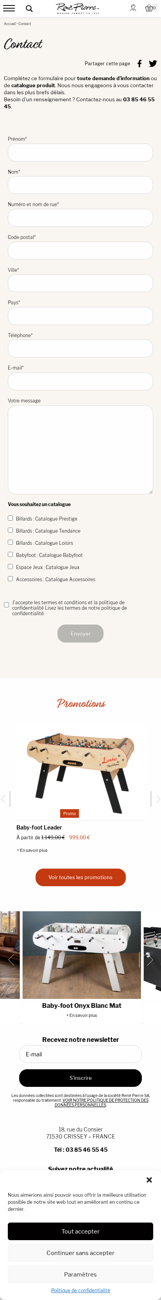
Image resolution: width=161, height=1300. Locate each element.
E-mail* (15, 368)
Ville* (13, 270)
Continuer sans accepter (80, 1253)
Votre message (24, 401)
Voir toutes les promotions (80, 877)
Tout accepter (80, 1231)
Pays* (14, 302)
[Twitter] (153, 63)
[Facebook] (139, 63)
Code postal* (22, 237)
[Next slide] (156, 799)
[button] (149, 1180)
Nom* (14, 172)
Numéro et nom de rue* (33, 204)
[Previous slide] (14, 960)
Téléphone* (20, 335)
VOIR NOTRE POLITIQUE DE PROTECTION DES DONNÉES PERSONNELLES (101, 1102)
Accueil (10, 24)
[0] (149, 8)
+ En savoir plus (32, 850)
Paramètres (80, 1274)
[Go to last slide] (5, 799)
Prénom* (17, 139)
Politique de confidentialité (80, 1290)
